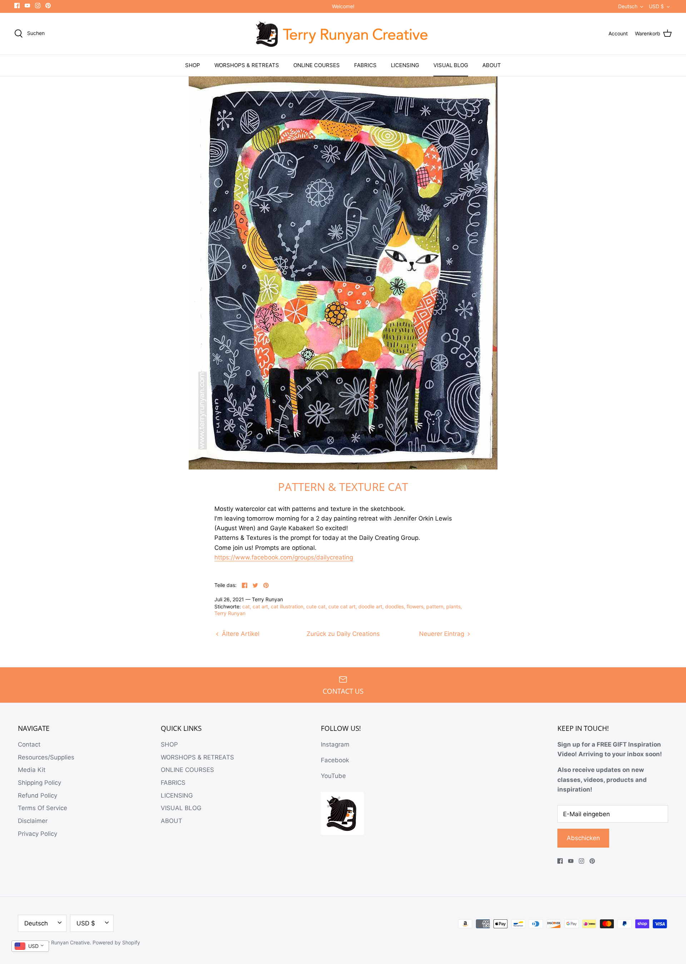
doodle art (370, 606)
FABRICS (365, 65)
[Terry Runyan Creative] (343, 34)
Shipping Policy (39, 782)
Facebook (335, 760)
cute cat (315, 606)
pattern (434, 606)
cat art (260, 606)
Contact (29, 744)
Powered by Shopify (116, 942)
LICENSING (405, 65)
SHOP (192, 65)
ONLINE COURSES (316, 65)
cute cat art (342, 606)
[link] (283, 557)
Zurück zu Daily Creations (343, 633)
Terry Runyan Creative (64, 942)
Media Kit (31, 769)
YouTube (333, 775)
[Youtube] (27, 5)
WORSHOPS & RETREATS (246, 65)
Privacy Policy (37, 833)
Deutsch (627, 6)
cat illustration (287, 606)
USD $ (656, 6)
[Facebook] (17, 5)
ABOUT (491, 65)
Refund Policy (37, 795)
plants (453, 606)
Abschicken (583, 838)
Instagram (335, 744)
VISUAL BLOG (450, 65)
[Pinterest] (48, 5)
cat (246, 606)
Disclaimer (33, 820)
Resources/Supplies (46, 757)
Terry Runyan (229, 613)
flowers (415, 606)
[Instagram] (37, 5)
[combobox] (30, 946)
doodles (394, 606)
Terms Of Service (42, 808)
